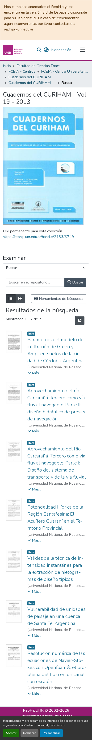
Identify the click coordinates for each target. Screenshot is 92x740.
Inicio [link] (7, 65)
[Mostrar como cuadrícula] (20, 298)
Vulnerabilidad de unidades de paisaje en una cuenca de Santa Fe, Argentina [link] (56, 616)
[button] (13, 50)
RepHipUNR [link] (33, 710)
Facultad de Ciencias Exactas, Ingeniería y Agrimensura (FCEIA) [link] (40, 65)
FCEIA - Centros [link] (21, 71)
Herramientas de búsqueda (60, 298)
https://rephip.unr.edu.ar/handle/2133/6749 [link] (38, 236)
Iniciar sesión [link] (61, 50)
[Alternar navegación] (82, 49)
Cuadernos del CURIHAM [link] (29, 77)
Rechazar (29, 733)
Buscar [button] (77, 282)
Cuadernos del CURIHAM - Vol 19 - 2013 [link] (32, 82)
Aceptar (11, 733)
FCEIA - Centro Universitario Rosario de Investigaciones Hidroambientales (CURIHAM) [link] (64, 71)
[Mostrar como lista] (11, 298)
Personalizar (51, 733)
